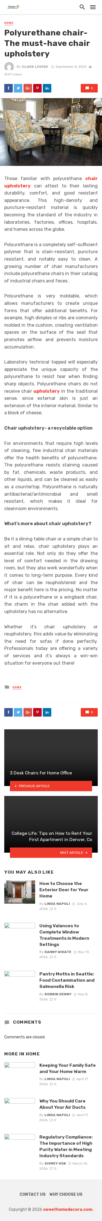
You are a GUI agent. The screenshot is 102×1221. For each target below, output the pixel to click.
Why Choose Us (66, 1194)
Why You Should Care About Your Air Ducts (62, 1104)
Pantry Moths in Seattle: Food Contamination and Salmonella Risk (67, 980)
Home (8, 23)
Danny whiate (57, 952)
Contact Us (33, 1194)
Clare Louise (35, 67)
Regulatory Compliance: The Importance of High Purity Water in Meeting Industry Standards (66, 1146)
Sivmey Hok (55, 1163)
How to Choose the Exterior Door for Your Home (63, 890)
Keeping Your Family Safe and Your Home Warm (67, 1068)
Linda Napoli (57, 904)
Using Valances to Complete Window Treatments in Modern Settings (64, 935)
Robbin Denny (57, 994)
